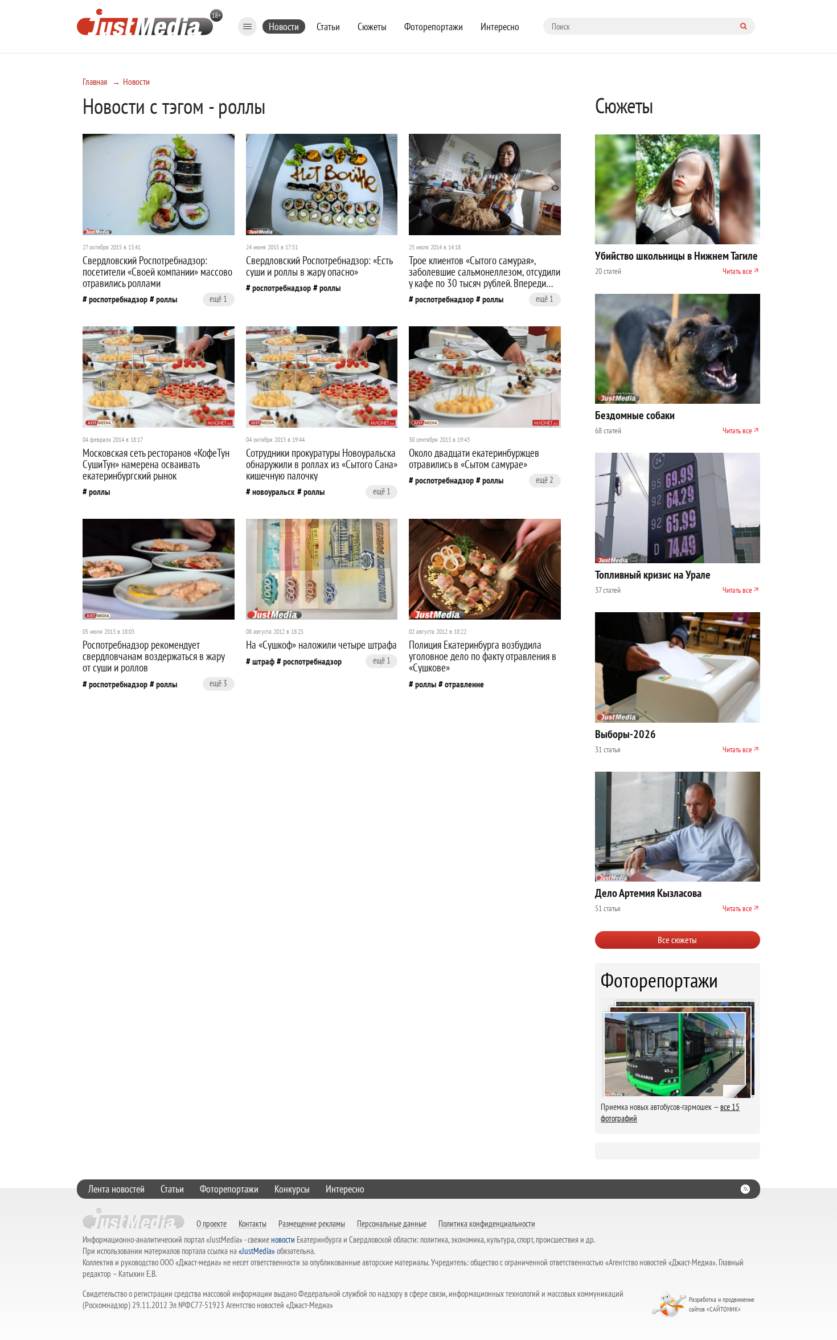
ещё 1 (218, 298)
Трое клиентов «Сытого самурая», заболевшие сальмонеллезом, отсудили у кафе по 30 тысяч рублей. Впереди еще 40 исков (484, 277)
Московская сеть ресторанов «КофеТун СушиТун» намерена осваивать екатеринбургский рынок (156, 464)
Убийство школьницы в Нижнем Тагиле (676, 255)
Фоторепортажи (433, 26)
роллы (166, 299)
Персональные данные (391, 1223)
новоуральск (273, 491)
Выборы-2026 (625, 734)
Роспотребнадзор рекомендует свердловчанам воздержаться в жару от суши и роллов (153, 656)
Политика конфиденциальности (486, 1223)
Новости (284, 26)
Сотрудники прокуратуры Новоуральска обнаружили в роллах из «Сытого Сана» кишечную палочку (321, 464)
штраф (263, 661)
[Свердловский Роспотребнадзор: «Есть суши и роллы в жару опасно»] (322, 184)
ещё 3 (218, 683)
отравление (464, 684)
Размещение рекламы (311, 1223)
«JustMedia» (257, 1250)
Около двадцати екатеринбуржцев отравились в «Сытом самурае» (474, 458)
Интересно (500, 26)
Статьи (328, 26)
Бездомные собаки (635, 415)
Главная (95, 81)
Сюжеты (372, 26)
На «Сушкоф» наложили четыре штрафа (321, 644)
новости (283, 1239)
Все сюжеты (677, 939)
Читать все (737, 271)
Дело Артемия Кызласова (648, 893)
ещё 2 (544, 479)
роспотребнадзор (118, 299)
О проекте (211, 1223)
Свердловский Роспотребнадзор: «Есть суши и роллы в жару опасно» (319, 265)
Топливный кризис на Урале (653, 574)
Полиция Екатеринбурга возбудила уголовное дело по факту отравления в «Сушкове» (482, 656)
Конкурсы (292, 1188)
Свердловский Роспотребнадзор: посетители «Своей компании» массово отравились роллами (157, 271)
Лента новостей (116, 1188)
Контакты (252, 1223)
